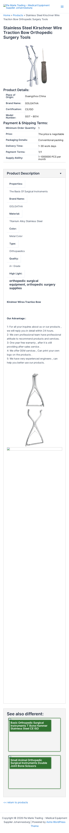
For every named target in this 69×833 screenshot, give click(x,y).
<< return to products (15, 802)
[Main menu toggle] (62, 6)
